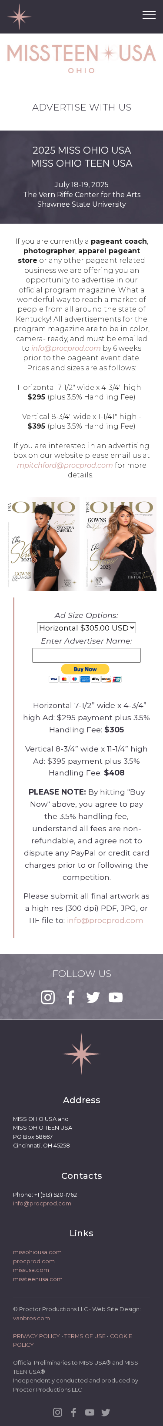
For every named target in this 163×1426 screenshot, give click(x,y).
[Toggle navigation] (149, 14)
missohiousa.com (37, 1252)
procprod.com (34, 1261)
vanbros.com (31, 1318)
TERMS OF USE (85, 1336)
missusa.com (31, 1270)
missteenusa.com (38, 1279)
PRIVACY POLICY (36, 1336)
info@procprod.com (106, 920)
